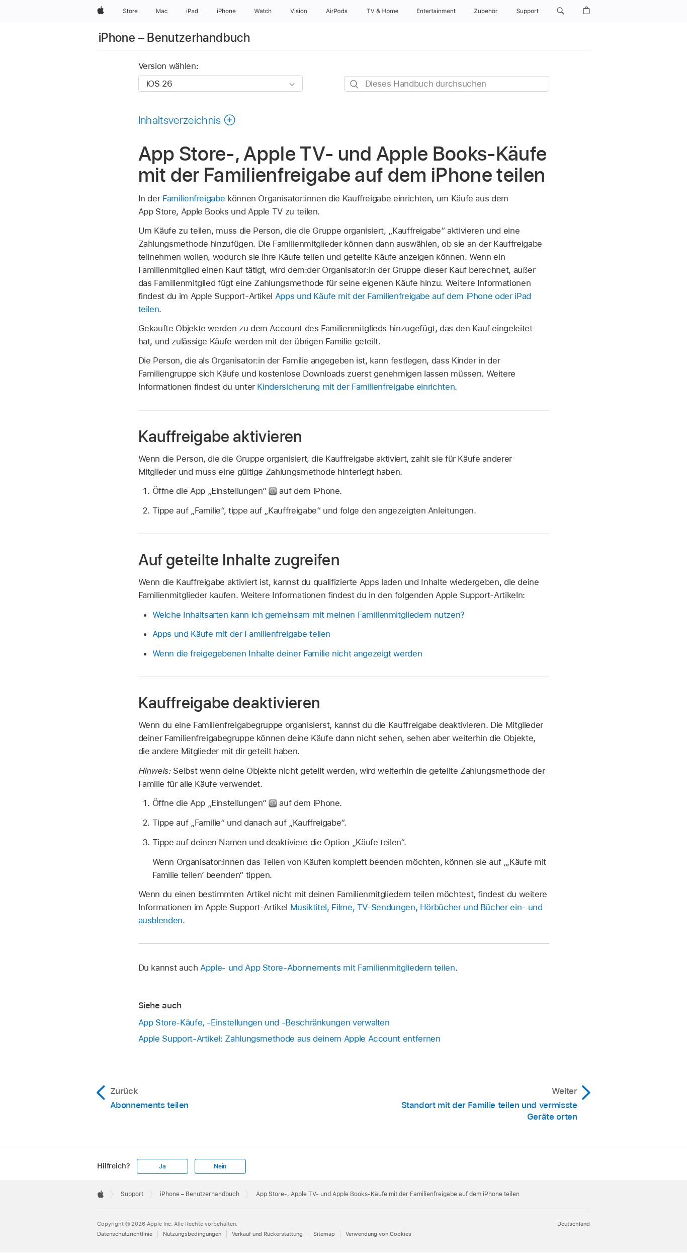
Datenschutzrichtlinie (124, 1233)
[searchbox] (446, 84)
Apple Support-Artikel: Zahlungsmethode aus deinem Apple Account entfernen (289, 1039)
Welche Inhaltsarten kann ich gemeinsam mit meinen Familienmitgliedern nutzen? (308, 615)
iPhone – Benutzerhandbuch (174, 37)
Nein (220, 1166)
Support (132, 1194)
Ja (162, 1166)
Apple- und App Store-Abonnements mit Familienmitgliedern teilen (327, 968)
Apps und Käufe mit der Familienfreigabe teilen (241, 634)
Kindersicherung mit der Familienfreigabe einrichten (356, 387)
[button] (560, 11)
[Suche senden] (355, 84)
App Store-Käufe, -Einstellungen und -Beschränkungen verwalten (264, 1022)
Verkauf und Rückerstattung (267, 1233)
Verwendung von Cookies (378, 1233)
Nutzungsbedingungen (192, 1233)
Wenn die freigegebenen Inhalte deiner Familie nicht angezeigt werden (287, 653)
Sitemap (324, 1233)
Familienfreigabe (193, 198)
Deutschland (573, 1223)
